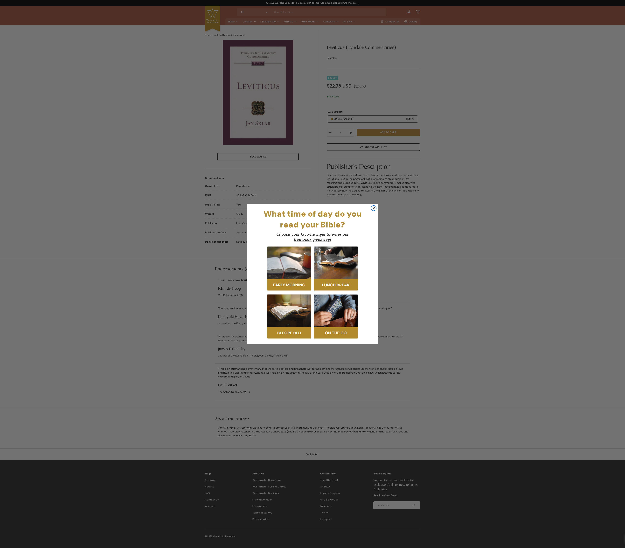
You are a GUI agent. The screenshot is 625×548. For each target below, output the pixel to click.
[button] (289, 268)
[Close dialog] (373, 208)
